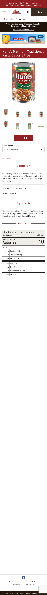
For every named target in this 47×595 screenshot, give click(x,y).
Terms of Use (29, 584)
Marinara (21, 19)
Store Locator (22, 582)
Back (6, 19)
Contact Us (33, 582)
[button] (23, 39)
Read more (6, 181)
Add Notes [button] (6, 158)
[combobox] (23, 149)
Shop (12, 19)
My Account (10, 582)
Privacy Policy (17, 584)
